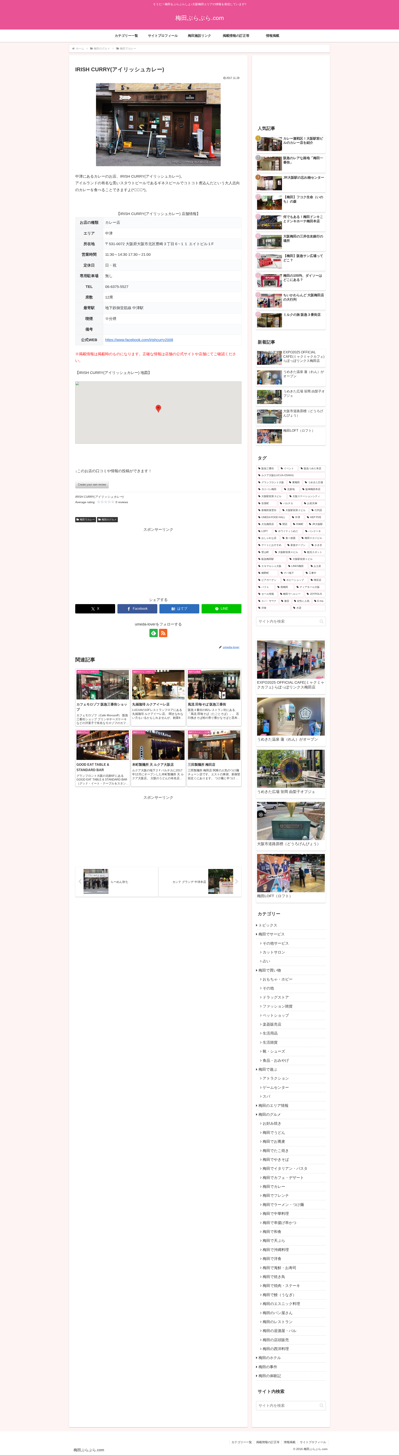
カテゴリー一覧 (242, 1442)
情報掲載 (290, 1442)
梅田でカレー (87, 519)
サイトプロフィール (313, 1442)
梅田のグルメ (109, 519)
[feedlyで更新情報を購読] (153, 633)
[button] (158, 409)
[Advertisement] (158, 562)
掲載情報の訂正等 (268, 1442)
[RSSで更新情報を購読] (163, 633)
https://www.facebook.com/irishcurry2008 (139, 340)
